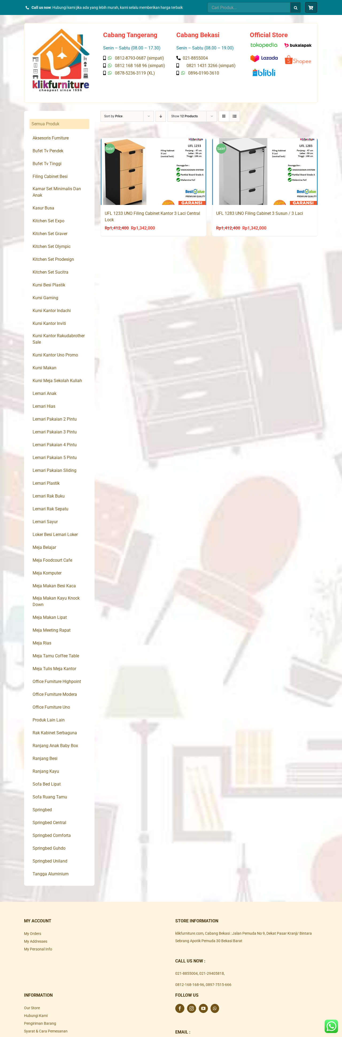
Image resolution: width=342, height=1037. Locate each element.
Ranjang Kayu (46, 771)
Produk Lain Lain (49, 720)
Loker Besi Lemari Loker (55, 534)
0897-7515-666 (218, 984)
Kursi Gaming (45, 297)
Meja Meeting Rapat (52, 630)
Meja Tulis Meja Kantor (54, 668)
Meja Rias (42, 643)
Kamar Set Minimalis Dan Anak (57, 192)
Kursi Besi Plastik (49, 285)
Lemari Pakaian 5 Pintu (55, 457)
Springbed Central (49, 822)
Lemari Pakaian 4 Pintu (55, 444)
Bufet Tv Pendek (48, 150)
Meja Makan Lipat (50, 617)
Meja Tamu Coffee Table (56, 655)
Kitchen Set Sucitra (50, 272)
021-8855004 (186, 973)
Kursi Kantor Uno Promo (55, 355)
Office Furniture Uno (51, 707)
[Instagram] (191, 1008)
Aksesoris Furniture (51, 138)
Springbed (42, 809)
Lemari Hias (44, 406)
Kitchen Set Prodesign (53, 259)
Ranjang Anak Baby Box (55, 745)
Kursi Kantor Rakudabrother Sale (59, 339)
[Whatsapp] (215, 1008)
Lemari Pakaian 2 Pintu (55, 419)
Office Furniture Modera (55, 694)
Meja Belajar (44, 547)
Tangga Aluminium (51, 873)
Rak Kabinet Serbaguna (55, 732)
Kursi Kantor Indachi (52, 310)
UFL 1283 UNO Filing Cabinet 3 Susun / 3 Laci (259, 213)
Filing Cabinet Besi (50, 176)
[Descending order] (161, 116)
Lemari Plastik (46, 483)
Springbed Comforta (52, 835)
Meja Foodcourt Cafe (52, 560)
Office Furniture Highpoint (57, 681)
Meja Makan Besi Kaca (54, 585)
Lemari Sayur (45, 521)
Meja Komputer (47, 573)
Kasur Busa (43, 208)
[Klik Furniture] (61, 30)
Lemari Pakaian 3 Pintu (55, 431)
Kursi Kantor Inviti (49, 323)
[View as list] (234, 116)
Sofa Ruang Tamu (50, 796)
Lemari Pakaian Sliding (54, 470)
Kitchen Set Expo (48, 220)
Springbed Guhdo (49, 848)
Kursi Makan (44, 367)
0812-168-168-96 (189, 984)
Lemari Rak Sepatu (50, 508)
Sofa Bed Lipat (47, 784)
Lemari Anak (44, 393)
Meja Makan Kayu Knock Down (56, 601)
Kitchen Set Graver (50, 233)
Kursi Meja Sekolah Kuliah (57, 380)
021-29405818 (211, 973)
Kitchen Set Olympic (52, 246)
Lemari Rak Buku (49, 496)
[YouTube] (203, 1008)
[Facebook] (179, 1008)
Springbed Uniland (50, 861)
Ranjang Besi (45, 758)
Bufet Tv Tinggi (47, 163)
